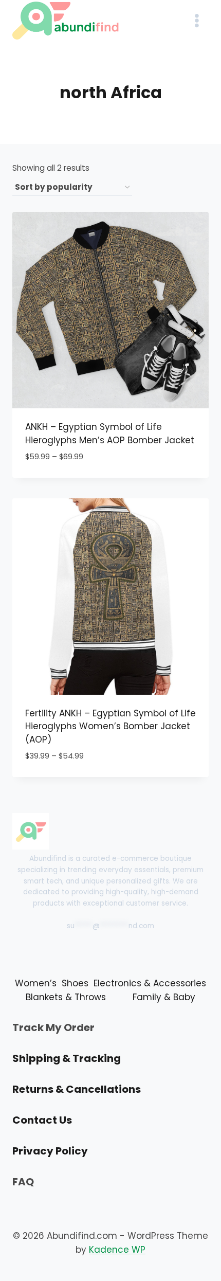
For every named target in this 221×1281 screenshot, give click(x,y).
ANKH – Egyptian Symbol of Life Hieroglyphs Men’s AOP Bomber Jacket (109, 433)
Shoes (75, 983)
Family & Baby (164, 997)
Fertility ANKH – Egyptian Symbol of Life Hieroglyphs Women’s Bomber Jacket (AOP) (110, 726)
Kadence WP (117, 1249)
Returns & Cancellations (76, 1089)
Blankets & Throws (66, 997)
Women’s (36, 983)
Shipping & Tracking (66, 1058)
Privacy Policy (50, 1151)
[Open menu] (197, 20)
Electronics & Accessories (150, 983)
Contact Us (42, 1120)
